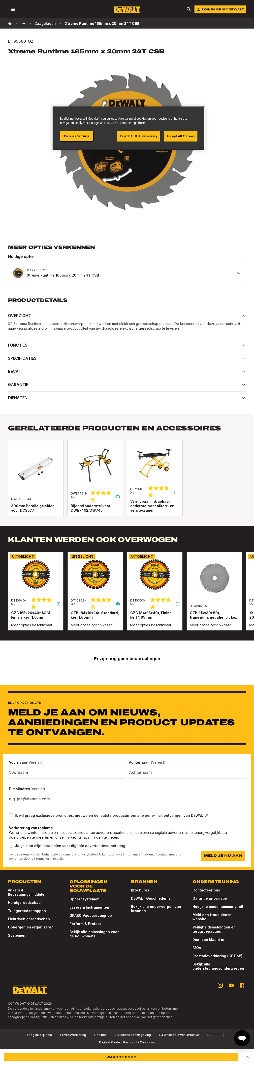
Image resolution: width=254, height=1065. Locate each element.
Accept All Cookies (181, 136)
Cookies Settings (76, 136)
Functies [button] (17, 345)
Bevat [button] (14, 371)
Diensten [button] (18, 397)
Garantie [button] (18, 384)
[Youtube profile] (231, 985)
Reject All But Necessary (139, 136)
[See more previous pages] (23, 23)
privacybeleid (88, 854)
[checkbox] (11, 815)
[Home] (10, 23)
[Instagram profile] (220, 985)
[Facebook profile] (242, 985)
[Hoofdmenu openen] (13, 9)
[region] (127, 596)
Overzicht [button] (19, 315)
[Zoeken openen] (189, 9)
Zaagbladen (45, 23)
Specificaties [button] (22, 358)
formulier (42, 858)
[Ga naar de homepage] (127, 9)
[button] (247, 1057)
